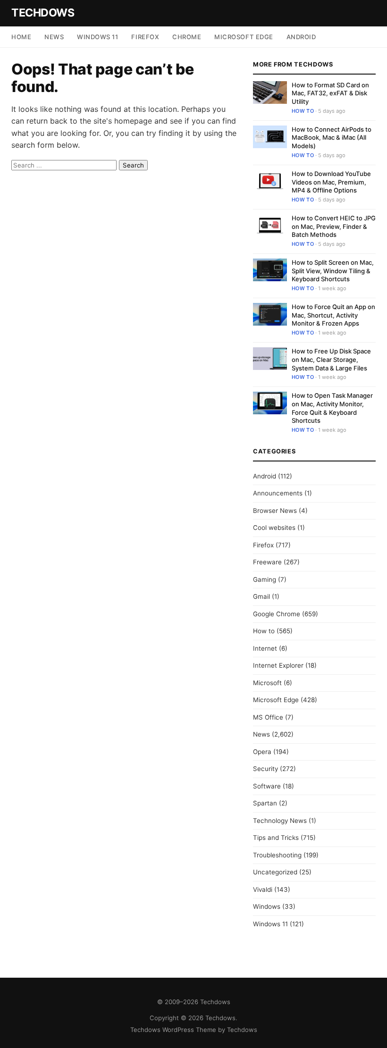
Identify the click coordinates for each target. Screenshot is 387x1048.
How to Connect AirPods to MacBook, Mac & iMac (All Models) (331, 138)
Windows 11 (97, 37)
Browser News (275, 510)
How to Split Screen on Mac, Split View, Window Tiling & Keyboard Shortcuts (333, 271)
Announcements (278, 493)
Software (267, 786)
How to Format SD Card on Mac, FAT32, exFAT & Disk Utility (330, 93)
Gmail (261, 596)
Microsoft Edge (243, 37)
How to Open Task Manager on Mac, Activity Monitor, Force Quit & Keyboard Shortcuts (332, 408)
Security (265, 768)
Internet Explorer (278, 665)
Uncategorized (275, 872)
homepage (133, 121)
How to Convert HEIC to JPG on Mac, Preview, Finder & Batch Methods (334, 226)
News (54, 37)
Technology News (280, 820)
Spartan (265, 803)
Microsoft (267, 683)
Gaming (264, 579)
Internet (265, 648)
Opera (262, 751)
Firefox (145, 37)
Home (21, 37)
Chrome (186, 37)
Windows (266, 906)
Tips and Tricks (276, 837)
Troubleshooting (277, 855)
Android (301, 37)
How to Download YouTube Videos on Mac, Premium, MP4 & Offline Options (331, 182)
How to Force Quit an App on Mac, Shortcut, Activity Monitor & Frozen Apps (333, 315)
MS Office (268, 717)
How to (303, 111)
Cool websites (274, 527)
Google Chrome (276, 614)
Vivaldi (262, 889)
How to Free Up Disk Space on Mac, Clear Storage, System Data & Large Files (331, 359)
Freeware (267, 562)
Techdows (42, 12)
